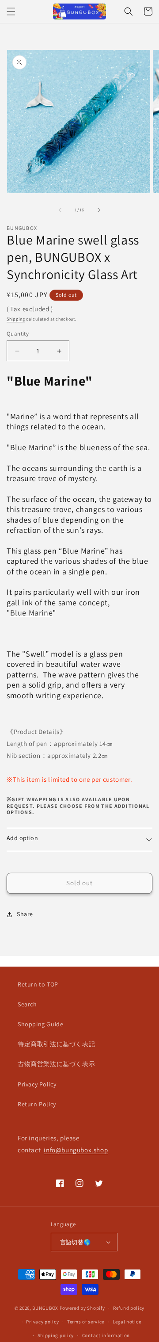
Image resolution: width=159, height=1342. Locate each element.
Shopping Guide (40, 1024)
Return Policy (37, 1104)
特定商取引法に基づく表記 (56, 1044)
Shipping (16, 319)
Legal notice (127, 1322)
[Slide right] (99, 210)
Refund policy (128, 1308)
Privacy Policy (37, 1084)
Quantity (18, 333)
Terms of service (85, 1322)
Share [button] (25, 914)
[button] (11, 11)
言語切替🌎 (75, 1242)
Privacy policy (42, 1322)
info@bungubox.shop (76, 1150)
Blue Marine (31, 613)
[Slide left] (60, 210)
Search (27, 1004)
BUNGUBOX (45, 1308)
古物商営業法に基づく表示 (56, 1064)
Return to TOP (38, 984)
